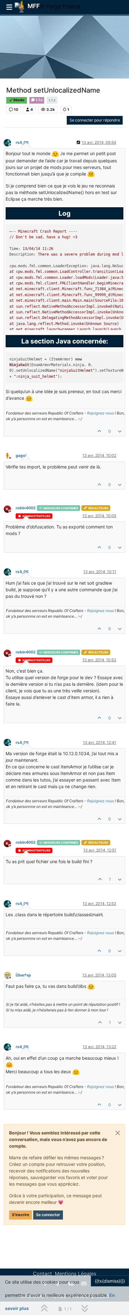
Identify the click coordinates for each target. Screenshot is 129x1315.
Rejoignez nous (100, 413)
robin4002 (26, 508)
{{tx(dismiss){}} (110, 1281)
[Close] (118, 1132)
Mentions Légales (75, 1273)
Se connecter (48, 1214)
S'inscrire (20, 1214)
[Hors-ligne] (10, 142)
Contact (42, 1273)
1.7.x (39, 100)
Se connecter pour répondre (95, 120)
